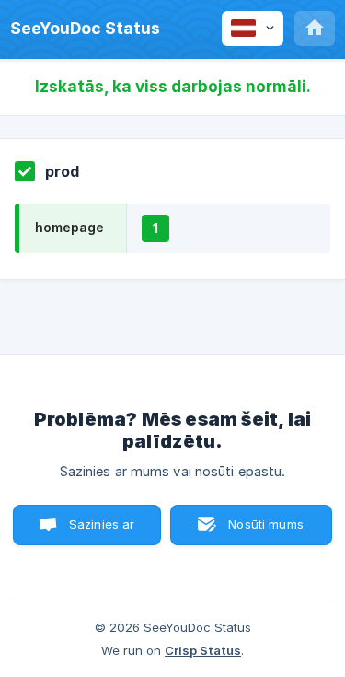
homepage (69, 227)
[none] (85, 28)
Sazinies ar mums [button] (102, 531)
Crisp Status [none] (203, 650)
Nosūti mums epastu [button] (266, 531)
